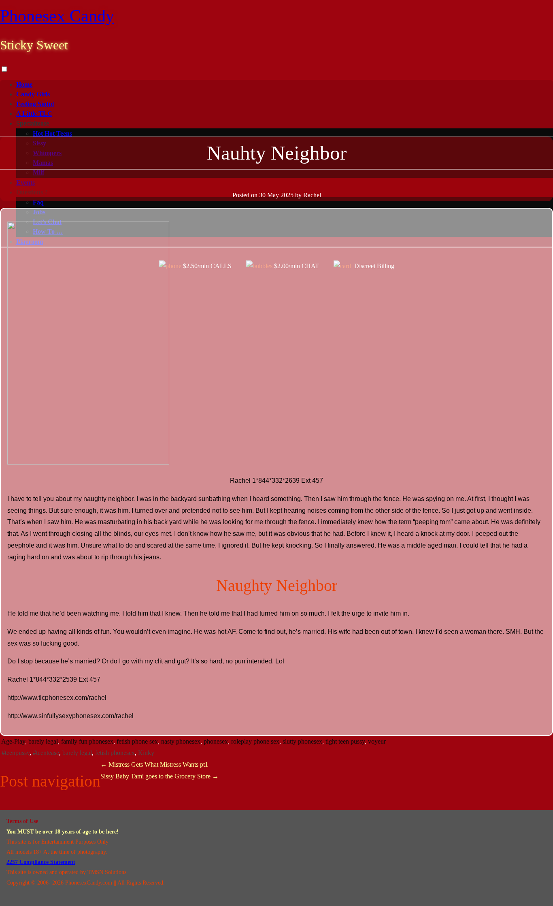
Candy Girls (33, 94)
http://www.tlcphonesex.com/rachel (56, 697)
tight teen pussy (345, 741)
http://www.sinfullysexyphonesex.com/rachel (70, 715)
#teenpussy (16, 752)
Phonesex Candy (57, 15)
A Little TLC (34, 113)
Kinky (146, 752)
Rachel (312, 195)
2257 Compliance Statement (40, 862)
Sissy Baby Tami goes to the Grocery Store (159, 776)
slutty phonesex (302, 741)
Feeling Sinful (35, 103)
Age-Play (13, 741)
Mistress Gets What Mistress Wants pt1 (154, 764)
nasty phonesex (180, 741)
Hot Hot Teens (52, 133)
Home (24, 84)
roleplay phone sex (255, 741)
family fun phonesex (87, 741)
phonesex (216, 741)
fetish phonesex (115, 752)
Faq (38, 202)
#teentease (46, 752)
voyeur (377, 741)
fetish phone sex (137, 741)
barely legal (43, 741)
